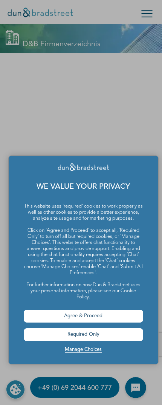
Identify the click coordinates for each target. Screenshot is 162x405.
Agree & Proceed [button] (83, 315)
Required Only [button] (83, 334)
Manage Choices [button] (83, 349)
